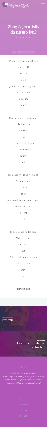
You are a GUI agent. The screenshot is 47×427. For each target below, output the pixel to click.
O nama (23, 399)
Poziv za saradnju (23, 410)
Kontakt (23, 416)
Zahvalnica (23, 405)
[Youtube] (26, 367)
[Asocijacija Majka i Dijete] (16, 5)
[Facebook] (21, 367)
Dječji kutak (22, 52)
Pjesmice (23, 22)
